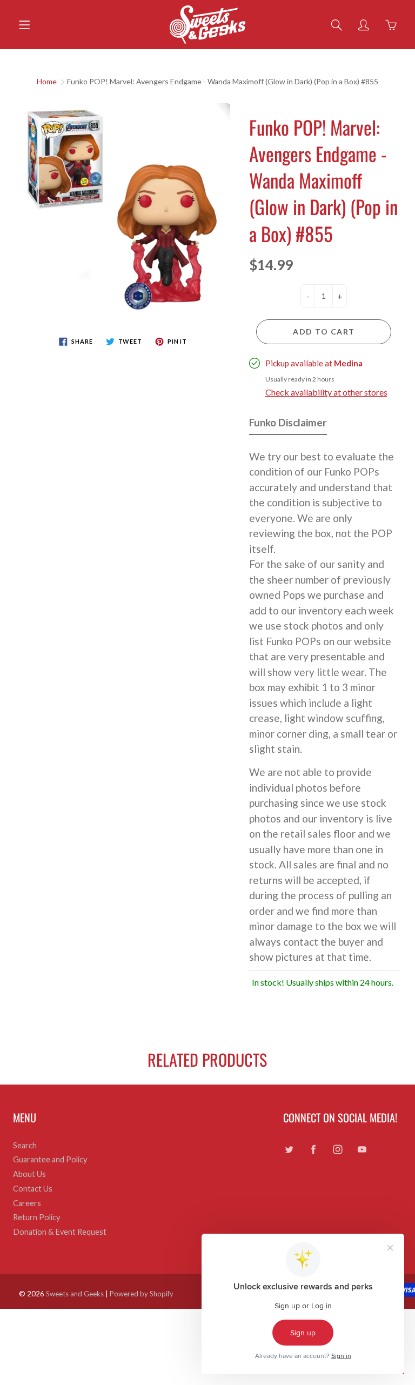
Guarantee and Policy (50, 1159)
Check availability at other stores (326, 392)
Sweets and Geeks (75, 1293)
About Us (29, 1174)
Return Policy (36, 1217)
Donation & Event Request (59, 1231)
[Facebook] (313, 1149)
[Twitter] (288, 1149)
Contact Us (32, 1188)
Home (47, 81)
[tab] (288, 425)
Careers (27, 1203)
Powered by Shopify (141, 1293)
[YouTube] (361, 1149)
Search (25, 1145)
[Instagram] (337, 1149)
